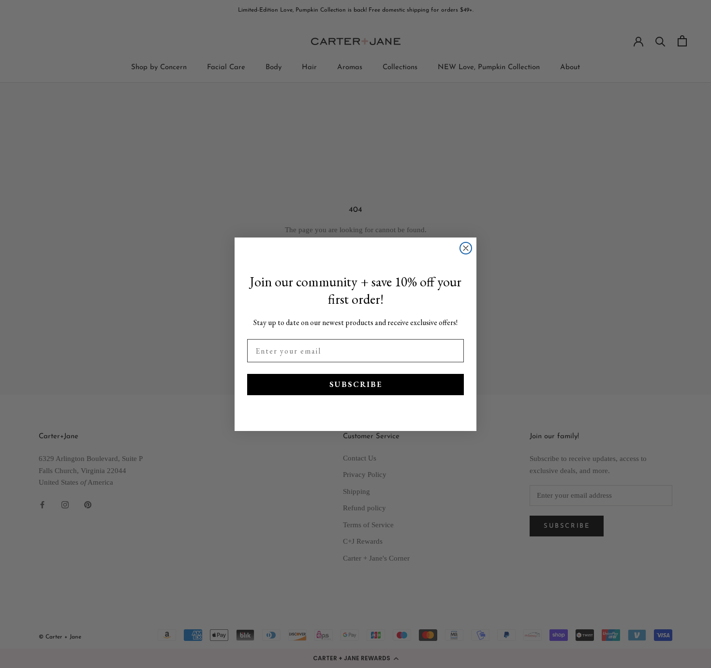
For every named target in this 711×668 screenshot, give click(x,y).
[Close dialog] (466, 248)
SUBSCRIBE (355, 384)
